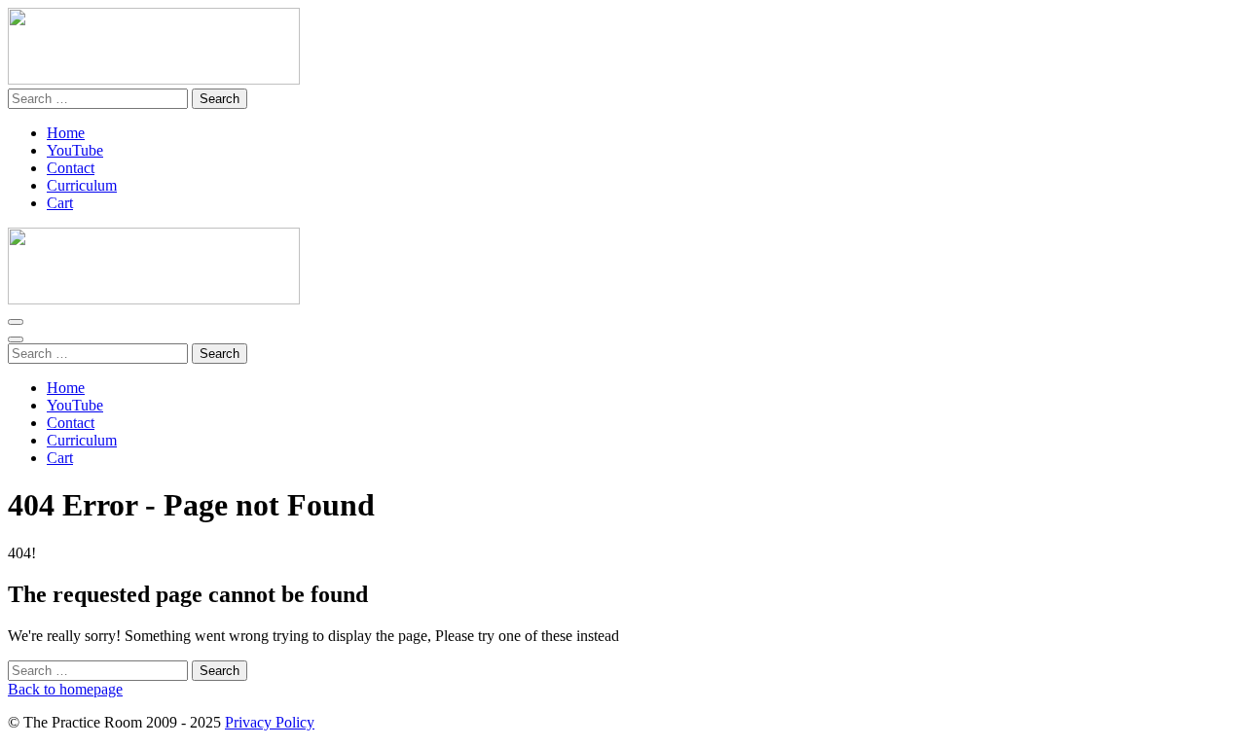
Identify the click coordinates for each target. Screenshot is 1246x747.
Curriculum (82, 185)
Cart (60, 203)
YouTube (75, 150)
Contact (70, 168)
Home (66, 132)
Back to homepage (65, 689)
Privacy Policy (269, 722)
